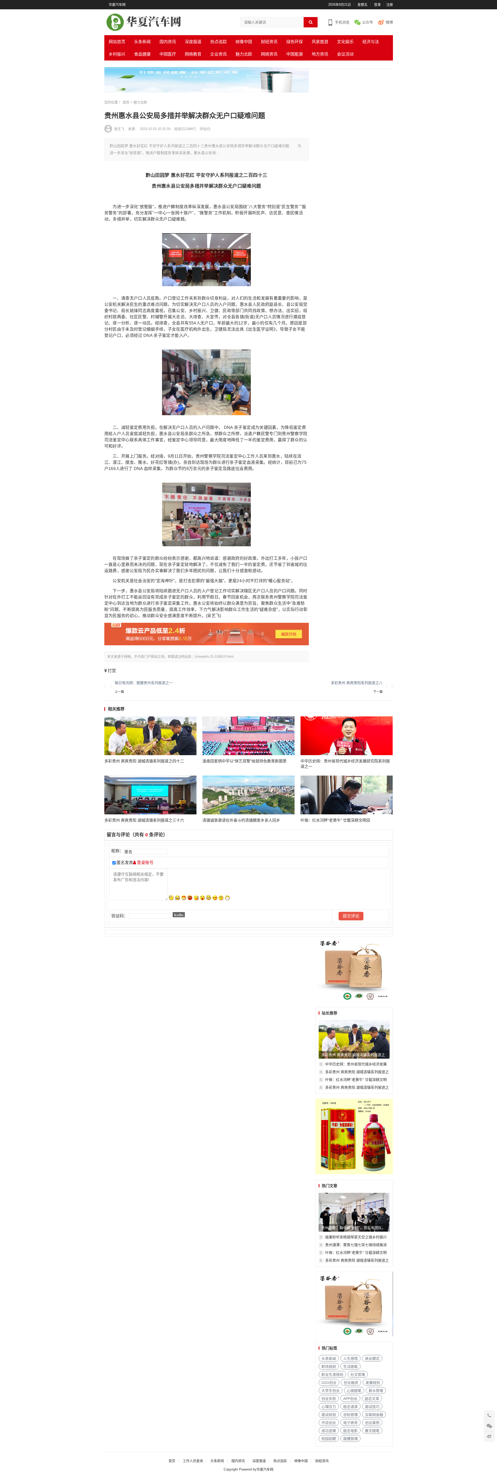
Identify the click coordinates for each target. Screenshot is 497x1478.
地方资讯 (320, 54)
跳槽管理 (350, 1439)
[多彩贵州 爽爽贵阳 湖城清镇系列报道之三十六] (150, 795)
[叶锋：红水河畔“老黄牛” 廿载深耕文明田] (347, 795)
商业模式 (372, 1358)
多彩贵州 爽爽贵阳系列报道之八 (357, 683)
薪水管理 (376, 1391)
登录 (377, 4)
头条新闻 (142, 42)
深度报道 (193, 42)
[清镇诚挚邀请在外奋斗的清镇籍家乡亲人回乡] (248, 795)
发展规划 (373, 1383)
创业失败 (328, 1399)
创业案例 (372, 1423)
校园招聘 (328, 1439)
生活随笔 (350, 1367)
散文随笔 (372, 1431)
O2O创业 (329, 1383)
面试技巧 (372, 1407)
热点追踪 (218, 42)
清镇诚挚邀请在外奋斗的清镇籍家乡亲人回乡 (241, 820)
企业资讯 (218, 54)
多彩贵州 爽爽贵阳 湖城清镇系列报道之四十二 (144, 761)
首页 (172, 1461)
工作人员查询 (193, 1461)
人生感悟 (350, 1358)
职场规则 (328, 1367)
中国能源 (294, 54)
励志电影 (350, 1431)
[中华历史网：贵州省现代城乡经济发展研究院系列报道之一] (347, 735)
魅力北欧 (244, 54)
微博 (389, 22)
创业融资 (351, 1383)
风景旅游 (320, 42)
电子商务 (350, 1423)
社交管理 (357, 1375)
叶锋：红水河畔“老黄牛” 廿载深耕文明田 (335, 820)
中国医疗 (167, 54)
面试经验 (328, 1415)
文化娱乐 (345, 42)
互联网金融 (374, 1415)
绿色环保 (294, 42)
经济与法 (370, 42)
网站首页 (117, 42)
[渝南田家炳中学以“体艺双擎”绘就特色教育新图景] (248, 735)
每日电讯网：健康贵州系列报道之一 (144, 683)
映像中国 (244, 42)
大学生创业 (330, 1391)
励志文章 (372, 1399)
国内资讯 (167, 42)
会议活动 (345, 54)
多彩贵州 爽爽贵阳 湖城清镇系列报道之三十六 (144, 820)
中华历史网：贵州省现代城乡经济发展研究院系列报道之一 (345, 764)
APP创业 (350, 1399)
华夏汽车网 (117, 4)
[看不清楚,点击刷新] (179, 914)
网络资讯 (269, 54)
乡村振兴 (117, 54)
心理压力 (328, 1407)
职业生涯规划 (332, 1375)
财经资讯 (269, 42)
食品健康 (142, 54)
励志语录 (350, 1407)
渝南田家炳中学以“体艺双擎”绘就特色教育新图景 (244, 761)
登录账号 (145, 862)
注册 (389, 4)
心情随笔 (354, 1391)
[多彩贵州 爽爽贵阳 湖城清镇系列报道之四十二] (150, 735)
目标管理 (350, 1415)
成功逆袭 (328, 1431)
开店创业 (328, 1423)
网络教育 (193, 54)
